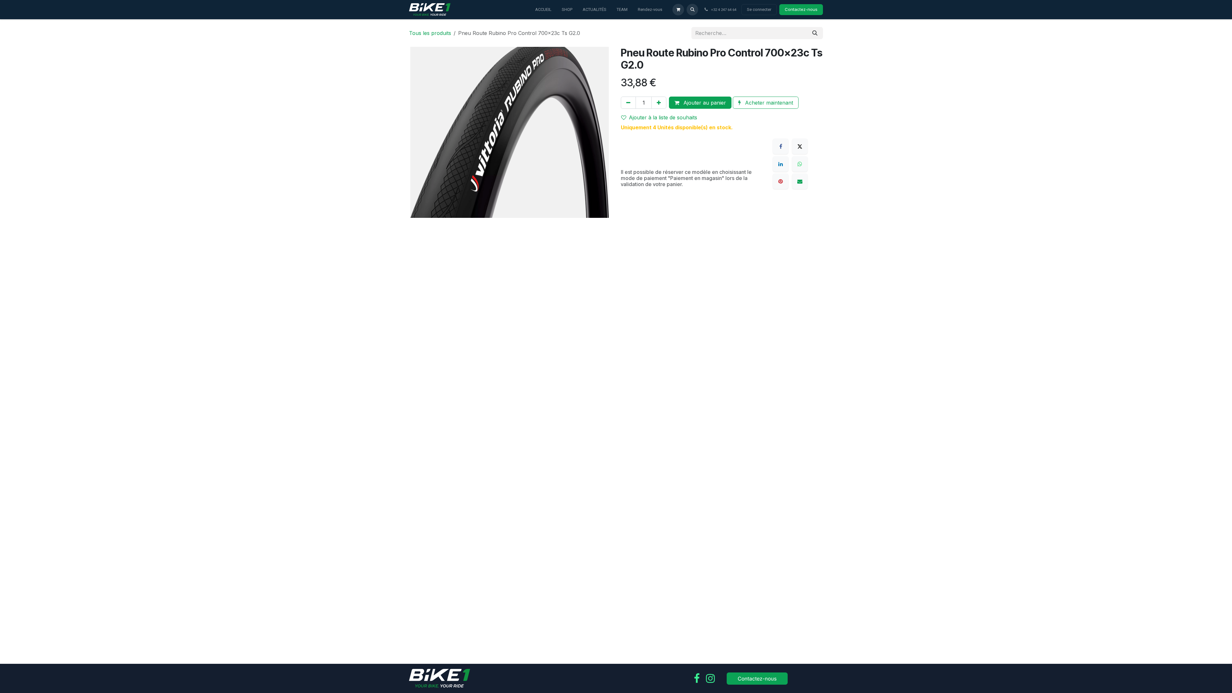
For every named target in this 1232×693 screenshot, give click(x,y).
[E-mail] (800, 181)
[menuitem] (543, 9)
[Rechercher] (815, 33)
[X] (800, 146)
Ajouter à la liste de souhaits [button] (663, 117)
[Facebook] (780, 146)
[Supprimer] (628, 103)
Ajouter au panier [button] (704, 102)
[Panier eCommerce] (678, 9)
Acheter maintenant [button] (768, 102)
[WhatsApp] (800, 164)
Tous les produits (430, 33)
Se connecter (759, 9)
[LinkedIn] (780, 164)
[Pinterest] (780, 181)
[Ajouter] (658, 103)
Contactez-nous (801, 9)
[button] (692, 9)
